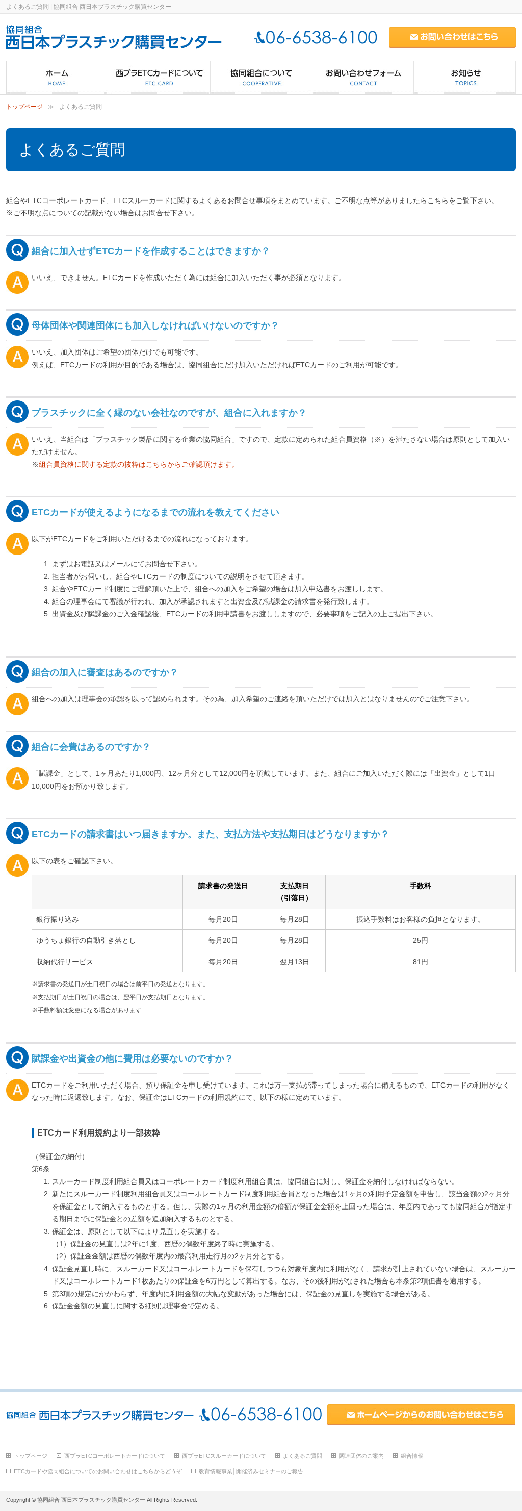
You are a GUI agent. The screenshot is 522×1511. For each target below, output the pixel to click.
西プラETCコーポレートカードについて (114, 1456)
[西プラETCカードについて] (159, 77)
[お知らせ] (465, 77)
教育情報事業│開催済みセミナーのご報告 (251, 1471)
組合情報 (412, 1456)
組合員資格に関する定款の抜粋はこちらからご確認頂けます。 (139, 464)
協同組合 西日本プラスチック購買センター (91, 1500)
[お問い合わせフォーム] (363, 77)
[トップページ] (57, 77)
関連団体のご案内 (361, 1456)
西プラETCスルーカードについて (224, 1456)
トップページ (24, 106)
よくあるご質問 (302, 1456)
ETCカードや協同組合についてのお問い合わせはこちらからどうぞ (98, 1471)
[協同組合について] (261, 77)
